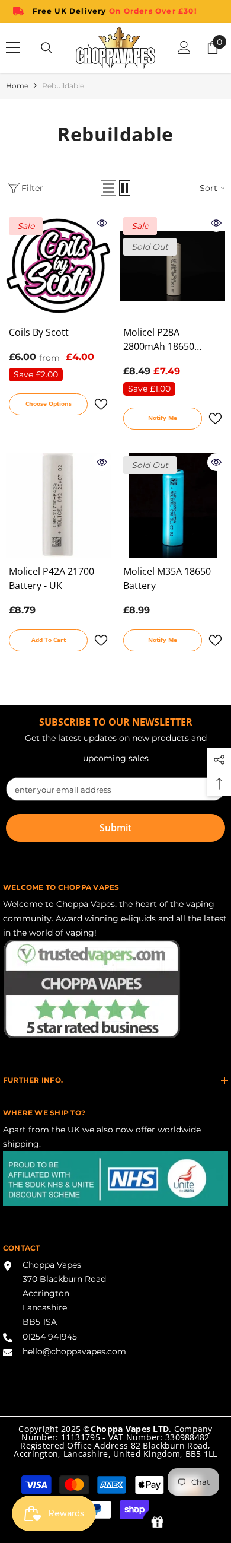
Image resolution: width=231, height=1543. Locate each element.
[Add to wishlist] (101, 404)
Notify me (162, 417)
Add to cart (48, 639)
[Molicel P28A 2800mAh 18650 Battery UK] (172, 266)
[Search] (47, 48)
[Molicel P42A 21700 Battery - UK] (58, 505)
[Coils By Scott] (58, 266)
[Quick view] (102, 223)
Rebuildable (63, 85)
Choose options (48, 403)
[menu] (13, 47)
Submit (115, 827)
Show (157, 1522)
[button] (108, 188)
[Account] (184, 47)
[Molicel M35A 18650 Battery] (172, 505)
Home (17, 85)
